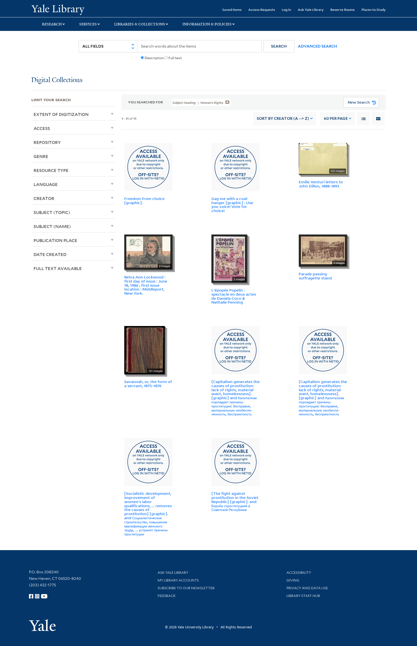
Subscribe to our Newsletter (186, 588)
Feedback (167, 596)
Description (154, 58)
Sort (283, 118)
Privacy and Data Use (307, 588)
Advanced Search (317, 46)
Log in (286, 9)
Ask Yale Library (311, 9)
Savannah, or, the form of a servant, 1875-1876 (148, 383)
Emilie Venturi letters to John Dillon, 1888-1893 (321, 183)
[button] (278, 46)
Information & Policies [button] (207, 24)
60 (336, 118)
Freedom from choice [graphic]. (144, 200)
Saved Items (232, 9)
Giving (292, 580)
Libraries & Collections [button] (139, 24)
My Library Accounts (178, 580)
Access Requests (261, 9)
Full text (175, 58)
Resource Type (51, 170)
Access (42, 128)
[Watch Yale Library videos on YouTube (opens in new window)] (44, 596)
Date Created (50, 254)
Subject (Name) (52, 226)
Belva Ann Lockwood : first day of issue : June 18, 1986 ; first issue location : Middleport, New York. (145, 285)
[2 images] (148, 251)
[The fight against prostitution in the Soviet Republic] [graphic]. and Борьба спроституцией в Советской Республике (234, 501)
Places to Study (373, 9)
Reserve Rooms (342, 9)
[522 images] (323, 158)
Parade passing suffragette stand (315, 275)
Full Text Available (58, 268)
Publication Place (55, 240)
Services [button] (88, 24)
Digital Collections (57, 80)
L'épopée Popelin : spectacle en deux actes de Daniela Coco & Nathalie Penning (233, 296)
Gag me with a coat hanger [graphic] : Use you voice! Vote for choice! (232, 204)
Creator (44, 198)
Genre (41, 156)
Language (46, 184)
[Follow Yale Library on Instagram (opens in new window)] (37, 596)
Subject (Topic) (52, 212)
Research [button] (52, 24)
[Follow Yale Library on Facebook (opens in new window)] (31, 596)
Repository (47, 142)
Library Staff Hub (303, 596)
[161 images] (144, 349)
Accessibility (298, 573)
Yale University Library (57, 9)
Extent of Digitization (61, 114)
